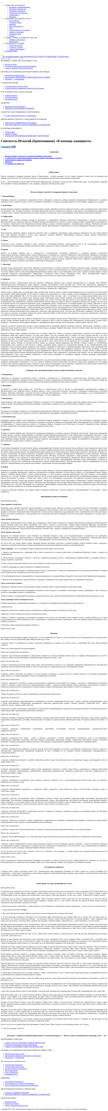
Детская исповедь (11, 97)
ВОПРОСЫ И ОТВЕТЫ (36, 57)
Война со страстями (16, 32)
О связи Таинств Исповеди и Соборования (20, 116)
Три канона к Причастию (14, 1081)
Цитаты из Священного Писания (17, 1093)
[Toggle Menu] (2, 2)
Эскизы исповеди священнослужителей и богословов (24, 88)
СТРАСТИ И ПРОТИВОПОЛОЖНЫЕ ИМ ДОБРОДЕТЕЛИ (27, 136)
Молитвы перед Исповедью (15, 106)
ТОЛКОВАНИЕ (51, 57)
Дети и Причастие (11, 1072)
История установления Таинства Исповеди (20, 66)
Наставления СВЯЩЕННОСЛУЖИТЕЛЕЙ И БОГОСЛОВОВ (27, 77)
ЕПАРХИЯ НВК (11, 51)
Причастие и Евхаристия (18, 13)
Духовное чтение (15, 22)
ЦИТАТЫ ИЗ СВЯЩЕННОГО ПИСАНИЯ (20, 123)
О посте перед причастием (14, 1067)
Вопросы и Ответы (12, 1104)
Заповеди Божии (11, 134)
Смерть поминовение (17, 49)
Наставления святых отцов (14, 75)
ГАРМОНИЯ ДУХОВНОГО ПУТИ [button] (18, 19)
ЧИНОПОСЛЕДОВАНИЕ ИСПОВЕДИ (19, 108)
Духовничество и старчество (19, 30)
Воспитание (13, 41)
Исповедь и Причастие (17, 9)
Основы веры (10, 132)
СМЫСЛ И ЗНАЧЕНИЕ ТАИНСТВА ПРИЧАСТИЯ (24, 1047)
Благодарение (14, 21)
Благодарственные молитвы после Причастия (21, 1085)
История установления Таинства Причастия (21, 1045)
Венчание (12, 17)
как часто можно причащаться (16, 1069)
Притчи (12, 36)
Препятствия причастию (14, 1065)
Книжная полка (10, 1102)
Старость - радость (16, 47)
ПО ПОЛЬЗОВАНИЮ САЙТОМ (14, 57)
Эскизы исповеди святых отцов (16, 86)
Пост (11, 28)
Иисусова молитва (16, 26)
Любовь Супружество (17, 40)
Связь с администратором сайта (16, 1105)
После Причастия (11, 1070)
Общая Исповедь (11, 95)
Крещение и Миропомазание (19, 7)
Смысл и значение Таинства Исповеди (19, 68)
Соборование (14, 15)
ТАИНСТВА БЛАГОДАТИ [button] (15, 5)
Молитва (12, 24)
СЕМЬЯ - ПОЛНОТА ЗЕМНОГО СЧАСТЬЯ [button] (21, 38)
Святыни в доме (15, 34)
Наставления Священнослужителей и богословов (23, 1056)
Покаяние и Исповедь (17, 11)
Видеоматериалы (11, 99)
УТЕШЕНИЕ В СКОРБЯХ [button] (14, 43)
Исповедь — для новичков (14, 79)
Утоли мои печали (16, 45)
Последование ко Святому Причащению (19, 1083)
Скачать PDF (8, 146)
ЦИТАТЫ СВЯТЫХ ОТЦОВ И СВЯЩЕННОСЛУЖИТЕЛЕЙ (27, 125)
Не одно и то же (11, 64)
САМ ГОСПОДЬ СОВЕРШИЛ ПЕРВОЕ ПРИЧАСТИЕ (25, 1043)
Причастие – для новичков (14, 1058)
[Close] (2, 55)
